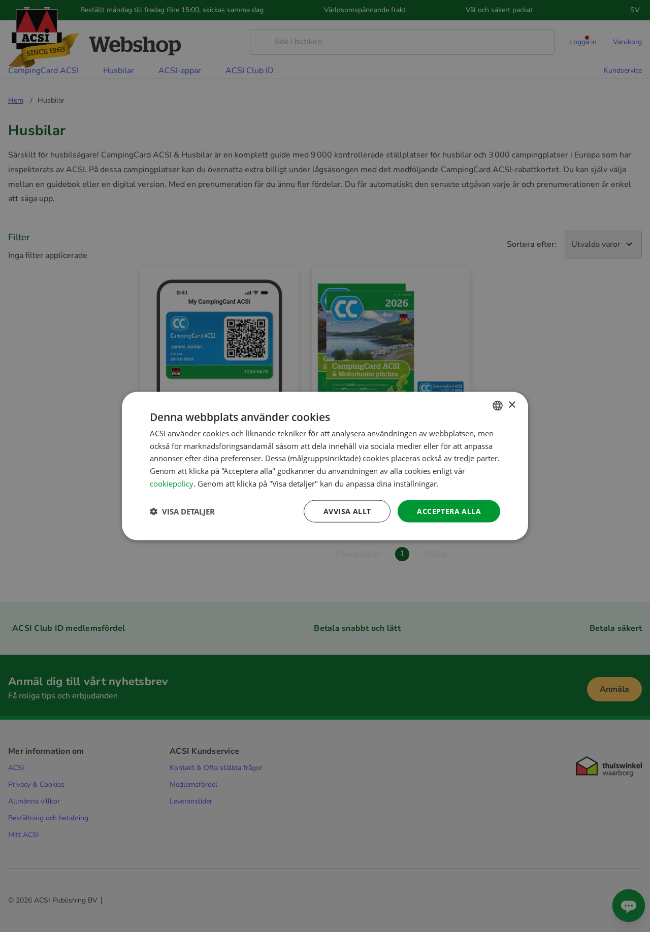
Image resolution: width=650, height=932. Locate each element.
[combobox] (498, 405)
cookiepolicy (171, 483)
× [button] (511, 405)
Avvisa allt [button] (347, 511)
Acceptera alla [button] (449, 511)
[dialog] (325, 466)
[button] (182, 511)
